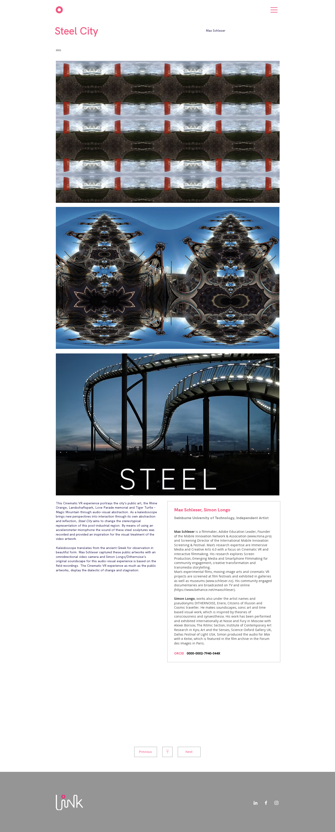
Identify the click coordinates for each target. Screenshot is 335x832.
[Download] (167, 752)
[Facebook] (266, 803)
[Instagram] (276, 803)
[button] (274, 10)
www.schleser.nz (219, 581)
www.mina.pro (259, 536)
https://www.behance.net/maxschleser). (205, 589)
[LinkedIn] (255, 803)
